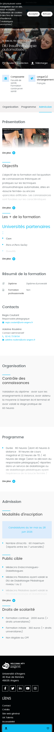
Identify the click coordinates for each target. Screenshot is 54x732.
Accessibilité (8, 721)
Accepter (33, 14)
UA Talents (7, 717)
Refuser (47, 14)
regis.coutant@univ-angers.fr (19, 322)
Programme (28, 107)
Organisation (10, 107)
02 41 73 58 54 (12, 336)
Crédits (6, 709)
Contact (6, 705)
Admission (45, 107)
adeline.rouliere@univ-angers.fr (20, 339)
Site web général (11, 713)
